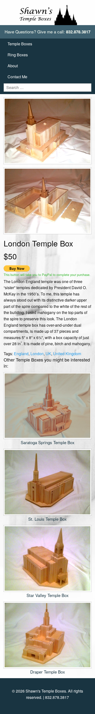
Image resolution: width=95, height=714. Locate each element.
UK (48, 353)
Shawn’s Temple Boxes (47, 12)
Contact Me (17, 76)
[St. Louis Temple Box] (47, 481)
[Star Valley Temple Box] (47, 558)
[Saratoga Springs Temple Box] (47, 405)
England (21, 353)
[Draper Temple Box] (47, 634)
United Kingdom (67, 353)
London (37, 353)
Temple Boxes (20, 44)
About (13, 65)
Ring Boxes (18, 55)
